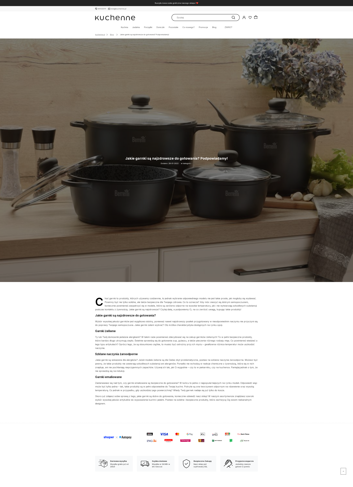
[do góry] (343, 471)
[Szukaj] (233, 17)
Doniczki (160, 27)
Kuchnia (124, 27)
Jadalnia (136, 27)
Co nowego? (188, 27)
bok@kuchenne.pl (118, 9)
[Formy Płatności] (176, 437)
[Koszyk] (256, 17)
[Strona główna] (115, 17)
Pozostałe (173, 27)
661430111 (102, 9)
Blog (214, 27)
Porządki (148, 27)
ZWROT (228, 27)
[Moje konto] (244, 17)
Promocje (203, 27)
